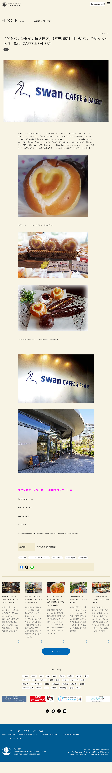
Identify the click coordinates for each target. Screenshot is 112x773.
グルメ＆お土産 (38, 731)
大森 (48, 676)
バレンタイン (57, 558)
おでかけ (27, 731)
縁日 (78, 688)
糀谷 (71, 688)
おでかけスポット (39, 680)
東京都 (78, 676)
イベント (26, 680)
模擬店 (47, 684)
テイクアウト (36, 684)
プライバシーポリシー (15, 738)
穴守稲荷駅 (83, 558)
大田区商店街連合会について (50, 734)
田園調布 (63, 688)
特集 (19, 731)
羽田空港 (56, 684)
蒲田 (41, 676)
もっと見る (56, 651)
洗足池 (73, 684)
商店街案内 (11, 734)
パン (46, 688)
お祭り (82, 684)
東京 (86, 676)
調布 (54, 676)
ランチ (38, 688)
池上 (58, 680)
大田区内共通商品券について (28, 734)
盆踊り (25, 684)
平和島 (53, 688)
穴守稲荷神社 (70, 558)
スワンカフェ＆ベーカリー (39, 558)
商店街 (33, 676)
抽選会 (65, 684)
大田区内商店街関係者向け (71, 734)
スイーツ (22, 558)
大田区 (25, 676)
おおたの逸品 (28, 688)
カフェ (65, 680)
